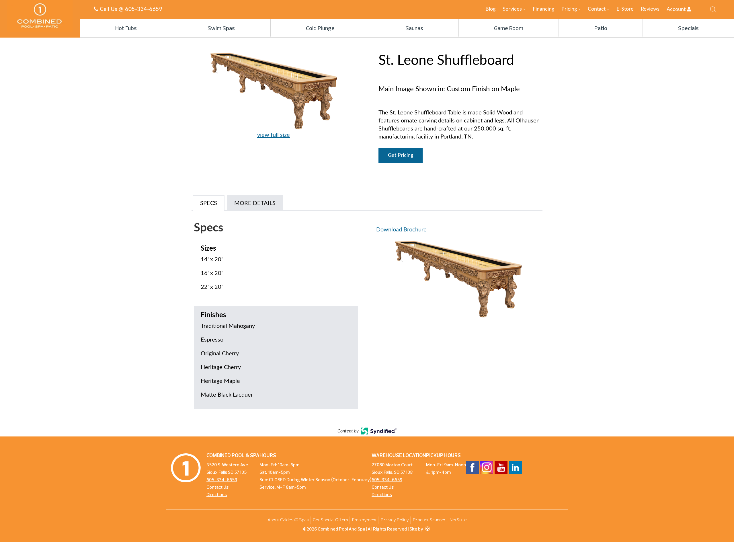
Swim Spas (221, 29)
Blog (490, 9)
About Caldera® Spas (288, 520)
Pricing (569, 9)
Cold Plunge (320, 29)
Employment (364, 520)
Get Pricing (400, 155)
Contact (597, 9)
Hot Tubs (126, 29)
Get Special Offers (330, 520)
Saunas (414, 29)
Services (512, 9)
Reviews (650, 9)
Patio (600, 29)
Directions (216, 495)
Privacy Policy (395, 520)
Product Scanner (429, 520)
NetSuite (458, 520)
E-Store (625, 9)
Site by (416, 529)
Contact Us (217, 487)
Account (677, 9)
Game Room (508, 29)
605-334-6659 (143, 9)
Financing (543, 9)
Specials (688, 29)
